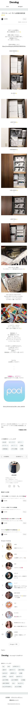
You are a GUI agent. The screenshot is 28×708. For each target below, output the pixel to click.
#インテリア (12, 442)
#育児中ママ (13, 673)
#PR (9, 666)
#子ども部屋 (14, 448)
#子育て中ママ (16, 666)
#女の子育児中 (14, 680)
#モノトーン (14, 445)
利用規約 (8, 697)
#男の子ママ (12, 669)
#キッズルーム (23, 509)
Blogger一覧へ (14, 644)
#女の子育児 (5, 680)
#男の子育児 (21, 669)
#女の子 (11, 676)
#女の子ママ (19, 676)
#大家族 (23, 680)
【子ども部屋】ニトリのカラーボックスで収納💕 (13, 496)
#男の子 (4, 669)
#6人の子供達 (18, 686)
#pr (3, 666)
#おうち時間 (19, 520)
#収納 (21, 445)
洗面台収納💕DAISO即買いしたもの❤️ (11, 518)
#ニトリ (22, 498)
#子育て (4, 676)
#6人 (13, 683)
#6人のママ (20, 683)
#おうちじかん (12, 520)
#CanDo (7, 509)
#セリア (13, 498)
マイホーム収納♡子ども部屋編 (9, 507)
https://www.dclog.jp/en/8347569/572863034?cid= (14, 46)
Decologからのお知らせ (16, 655)
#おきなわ (5, 673)
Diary (24, 19)
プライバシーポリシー (16, 697)
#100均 (4, 442)
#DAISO (12, 509)
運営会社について (14, 700)
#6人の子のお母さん (7, 686)
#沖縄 (20, 673)
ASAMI (14, 475)
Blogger (20, 6)
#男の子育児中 (6, 683)
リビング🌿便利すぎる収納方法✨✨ (10, 530)
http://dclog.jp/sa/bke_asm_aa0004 (14, 406)
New (7, 6)
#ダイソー (20, 442)
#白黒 (21, 448)
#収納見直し (5, 448)
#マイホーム (5, 445)
